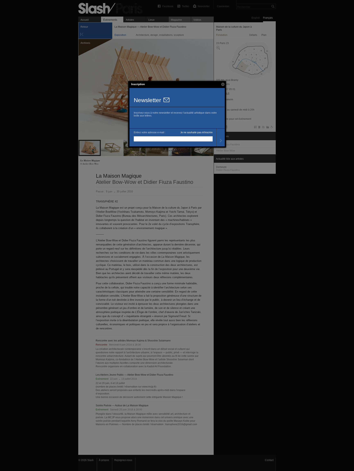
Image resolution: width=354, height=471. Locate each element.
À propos (104, 460)
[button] (223, 84)
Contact (269, 460)
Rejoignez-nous (123, 460)
